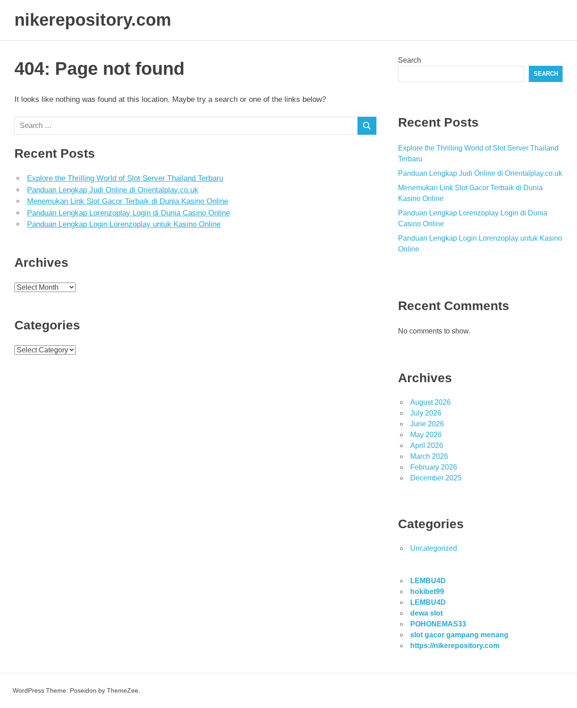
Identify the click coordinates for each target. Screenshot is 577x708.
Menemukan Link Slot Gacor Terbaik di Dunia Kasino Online (127, 201)
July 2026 (425, 413)
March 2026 (429, 456)
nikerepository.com (92, 19)
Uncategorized (433, 548)
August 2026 (430, 402)
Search (409, 60)
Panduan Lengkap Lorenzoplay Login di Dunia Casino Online (128, 213)
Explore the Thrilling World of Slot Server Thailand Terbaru (125, 178)
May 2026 (426, 435)
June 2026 (427, 424)
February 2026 (433, 467)
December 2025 (436, 478)
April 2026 (426, 445)
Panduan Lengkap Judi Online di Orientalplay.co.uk (112, 190)
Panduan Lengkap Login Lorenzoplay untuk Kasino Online (123, 224)
